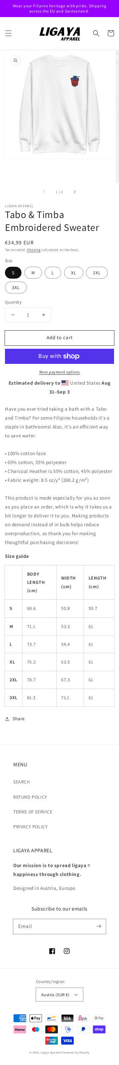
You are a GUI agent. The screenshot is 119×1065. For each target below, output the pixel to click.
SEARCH (21, 782)
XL (73, 273)
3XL (16, 287)
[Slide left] (44, 192)
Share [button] (19, 719)
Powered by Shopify (75, 1052)
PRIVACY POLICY (30, 827)
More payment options (59, 371)
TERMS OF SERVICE (33, 812)
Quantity (13, 302)
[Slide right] (74, 192)
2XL (97, 273)
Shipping (34, 250)
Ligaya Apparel (51, 1052)
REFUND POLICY (30, 797)
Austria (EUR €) (55, 994)
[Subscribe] (98, 926)
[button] (8, 33)
